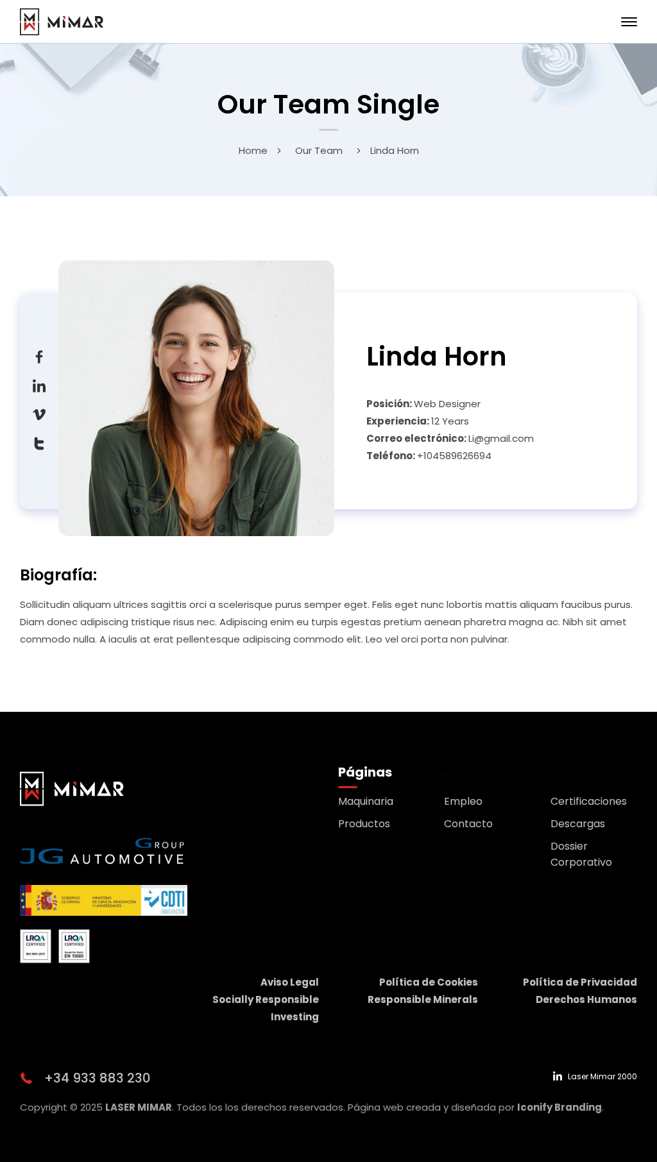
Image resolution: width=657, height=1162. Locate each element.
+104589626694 (454, 455)
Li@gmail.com (501, 438)
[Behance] (39, 414)
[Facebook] (39, 356)
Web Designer (447, 403)
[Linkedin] (39, 385)
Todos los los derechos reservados (259, 1107)
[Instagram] (39, 442)
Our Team (319, 150)
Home (253, 150)
